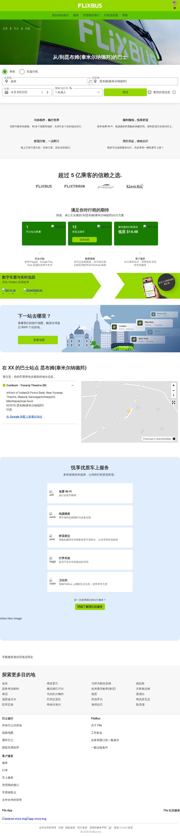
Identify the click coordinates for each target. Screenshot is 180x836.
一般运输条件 (99, 747)
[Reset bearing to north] (173, 395)
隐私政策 (70, 827)
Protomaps (148, 438)
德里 (94, 694)
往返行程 (32, 71)
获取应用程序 (10, 747)
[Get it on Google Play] (14, 819)
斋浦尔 (140, 694)
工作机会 (96, 732)
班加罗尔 (97, 699)
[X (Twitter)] (168, 819)
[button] (39, 385)
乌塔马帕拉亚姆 (101, 683)
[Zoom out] (173, 390)
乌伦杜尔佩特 (55, 694)
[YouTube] (166, 819)
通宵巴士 (7, 740)
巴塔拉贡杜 (54, 699)
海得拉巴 (97, 704)
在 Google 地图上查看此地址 (24, 416)
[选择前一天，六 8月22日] (42, 92)
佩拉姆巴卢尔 (55, 688)
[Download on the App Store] (36, 819)
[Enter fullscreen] (173, 402)
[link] (90, 328)
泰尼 (5, 694)
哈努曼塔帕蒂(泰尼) (103, 688)
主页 (5, 28)
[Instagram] (165, 819)
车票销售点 (9, 792)
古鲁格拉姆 (143, 688)
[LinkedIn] (167, 819)
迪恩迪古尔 (9, 699)
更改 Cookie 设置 (123, 827)
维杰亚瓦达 (143, 699)
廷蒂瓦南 (7, 704)
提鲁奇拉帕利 (10, 688)
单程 (12, 71)
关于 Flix (96, 725)
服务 (5, 763)
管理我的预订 (10, 785)
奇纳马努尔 (54, 704)
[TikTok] (169, 819)
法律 (60, 827)
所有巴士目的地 (12, 725)
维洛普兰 (52, 683)
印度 (27, 28)
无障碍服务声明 (98, 827)
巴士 (16, 28)
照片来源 (82, 827)
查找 (125, 92)
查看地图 (84, 239)
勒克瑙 (140, 704)
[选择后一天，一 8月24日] (47, 92)
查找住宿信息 (161, 92)
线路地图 (7, 732)
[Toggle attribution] (174, 439)
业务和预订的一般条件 (105, 740)
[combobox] (49, 81)
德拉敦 (140, 683)
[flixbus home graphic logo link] (90, 5)
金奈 (5, 683)
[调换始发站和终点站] (90, 81)
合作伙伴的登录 (12, 799)
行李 (5, 770)
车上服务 (7, 777)
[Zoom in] (173, 385)
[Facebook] (164, 819)
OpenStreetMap (163, 438)
